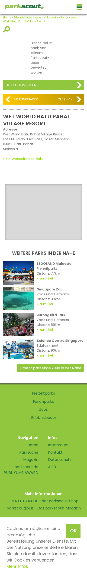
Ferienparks (43, 401)
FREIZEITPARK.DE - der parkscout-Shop (43, 501)
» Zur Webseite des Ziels (23, 158)
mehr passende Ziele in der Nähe (51, 368)
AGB (52, 467)
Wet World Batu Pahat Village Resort (39, 19)
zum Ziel (46, 278)
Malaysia (51, 17)
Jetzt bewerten (21, 85)
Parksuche (28, 452)
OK (73, 530)
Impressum (58, 445)
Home (7, 17)
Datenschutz (59, 459)
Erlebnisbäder (23, 17)
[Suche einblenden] (7, 29)
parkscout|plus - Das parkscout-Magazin (43, 508)
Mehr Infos (17, 566)
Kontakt (55, 452)
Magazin (30, 459)
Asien (39, 17)
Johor (64, 17)
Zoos (43, 409)
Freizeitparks (43, 393)
